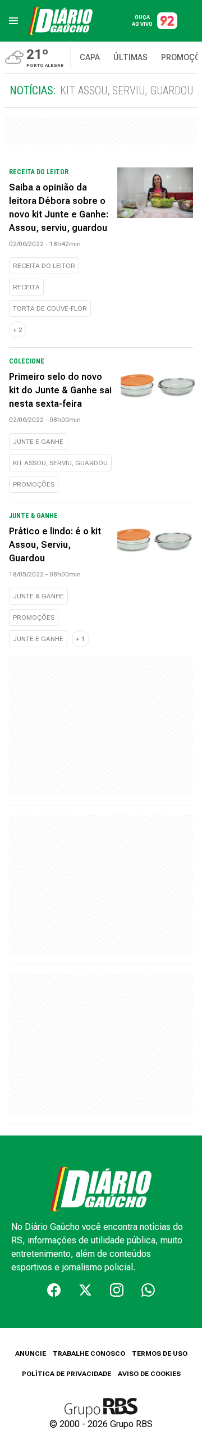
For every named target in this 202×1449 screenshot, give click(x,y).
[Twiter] (85, 1290)
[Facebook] (54, 1290)
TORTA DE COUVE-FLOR (50, 308)
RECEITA (26, 287)
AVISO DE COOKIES (149, 1374)
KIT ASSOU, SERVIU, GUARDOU (60, 463)
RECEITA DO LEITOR (44, 266)
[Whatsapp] (148, 1290)
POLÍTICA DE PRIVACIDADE (66, 1374)
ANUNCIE (30, 1353)
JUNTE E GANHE (38, 442)
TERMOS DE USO (159, 1353)
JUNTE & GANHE (38, 596)
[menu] (13, 21)
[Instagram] (116, 1290)
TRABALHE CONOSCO (89, 1353)
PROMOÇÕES (33, 484)
